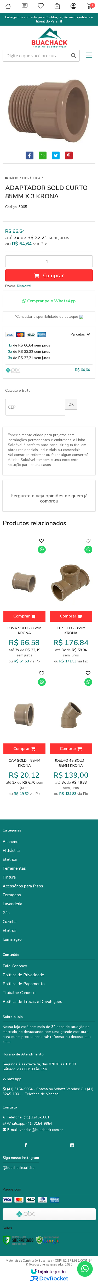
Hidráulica (31, 178)
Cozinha (9, 922)
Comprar (53, 275)
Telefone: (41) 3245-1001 (27, 1117)
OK (71, 404)
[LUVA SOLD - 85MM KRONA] (24, 601)
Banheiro (11, 842)
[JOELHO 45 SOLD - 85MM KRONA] (70, 734)
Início (13, 178)
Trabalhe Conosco (19, 993)
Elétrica (10, 859)
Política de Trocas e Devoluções (32, 1001)
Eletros (9, 930)
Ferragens (12, 895)
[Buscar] (73, 56)
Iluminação (12, 939)
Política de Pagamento (24, 984)
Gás (6, 913)
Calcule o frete (18, 390)
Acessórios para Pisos (23, 886)
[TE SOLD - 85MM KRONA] (70, 601)
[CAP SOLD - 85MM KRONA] (24, 734)
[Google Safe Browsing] (48, 1240)
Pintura (9, 877)
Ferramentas (14, 868)
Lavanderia (12, 904)
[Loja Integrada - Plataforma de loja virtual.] (48, 1272)
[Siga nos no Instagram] (72, 1145)
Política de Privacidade (23, 975)
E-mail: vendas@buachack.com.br (34, 1129)
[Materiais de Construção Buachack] (49, 37)
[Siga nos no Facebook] (26, 1145)
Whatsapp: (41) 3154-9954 (29, 1123)
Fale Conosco (15, 966)
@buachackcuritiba (18, 1167)
